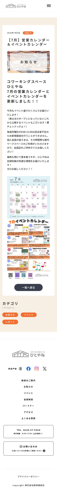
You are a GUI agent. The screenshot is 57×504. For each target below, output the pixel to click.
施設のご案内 (28, 380)
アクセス (28, 412)
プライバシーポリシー (28, 476)
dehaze (48, 5)
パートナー (28, 405)
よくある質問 (28, 418)
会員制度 (28, 399)
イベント (28, 393)
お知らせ (28, 386)
